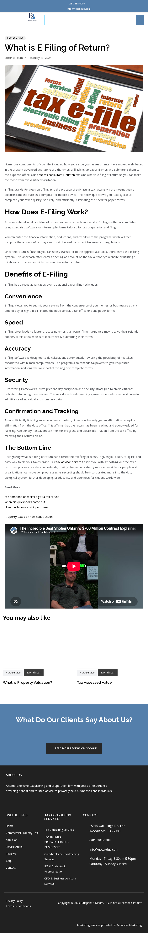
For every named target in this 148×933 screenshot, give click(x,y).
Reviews (11, 854)
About (52, 20)
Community (99, 20)
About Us (11, 840)
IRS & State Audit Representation (55, 868)
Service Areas (14, 847)
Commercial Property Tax (22, 833)
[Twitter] (49, 801)
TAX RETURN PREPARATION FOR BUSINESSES (56, 842)
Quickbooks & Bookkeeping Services (61, 856)
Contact (11, 867)
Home (9, 826)
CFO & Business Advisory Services (60, 881)
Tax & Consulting (74, 20)
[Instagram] (18, 801)
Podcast (119, 20)
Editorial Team (14, 58)
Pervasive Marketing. (129, 925)
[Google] (28, 801)
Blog (9, 860)
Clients (135, 20)
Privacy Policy (14, 901)
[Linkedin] (38, 801)
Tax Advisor (15, 38)
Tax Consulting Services (59, 830)
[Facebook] (8, 801)
